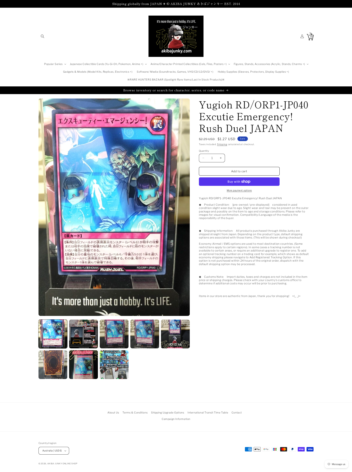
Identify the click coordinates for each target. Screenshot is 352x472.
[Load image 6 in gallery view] (52, 364)
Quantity (204, 150)
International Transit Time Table (208, 412)
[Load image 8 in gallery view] (114, 364)
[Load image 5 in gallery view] (175, 334)
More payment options (239, 190)
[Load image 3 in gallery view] (114, 334)
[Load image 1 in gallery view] (52, 334)
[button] (42, 36)
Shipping (222, 144)
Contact (237, 412)
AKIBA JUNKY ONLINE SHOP (62, 463)
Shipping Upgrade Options (167, 412)
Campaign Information (176, 418)
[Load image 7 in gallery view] (83, 364)
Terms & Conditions (135, 412)
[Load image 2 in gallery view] (83, 334)
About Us (113, 412)
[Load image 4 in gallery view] (144, 334)
